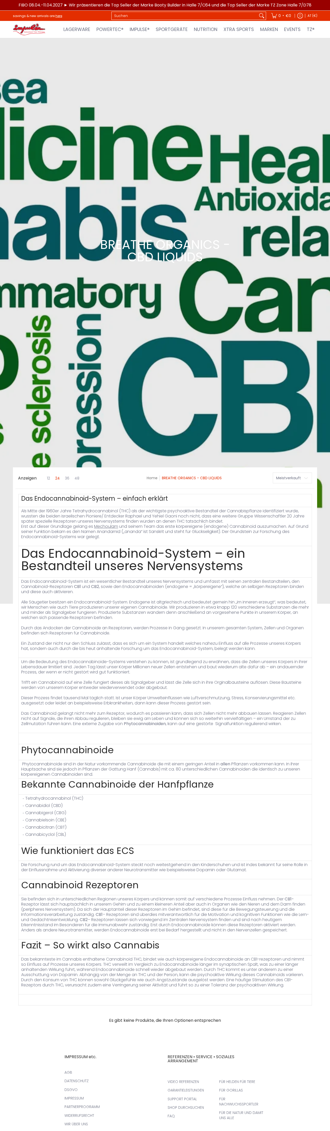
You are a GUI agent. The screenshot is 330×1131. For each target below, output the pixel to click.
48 (77, 478)
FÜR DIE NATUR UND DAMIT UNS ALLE (241, 1115)
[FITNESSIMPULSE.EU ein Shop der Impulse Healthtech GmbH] (29, 29)
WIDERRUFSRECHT (79, 1115)
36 (67, 478)
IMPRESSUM (74, 1098)
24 (57, 478)
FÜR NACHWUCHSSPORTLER (238, 1101)
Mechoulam (106, 526)
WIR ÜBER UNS (76, 1124)
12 (48, 478)
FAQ (171, 1116)
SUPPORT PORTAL (182, 1099)
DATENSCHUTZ (76, 1080)
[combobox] (185, 16)
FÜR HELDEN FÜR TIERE (237, 1081)
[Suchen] (262, 16)
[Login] (300, 16)
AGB (68, 1072)
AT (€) (312, 15)
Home (152, 478)
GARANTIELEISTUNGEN (186, 1090)
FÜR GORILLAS (231, 1090)
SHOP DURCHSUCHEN (186, 1107)
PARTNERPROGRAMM (82, 1106)
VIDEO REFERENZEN (183, 1081)
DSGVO (71, 1089)
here (58, 16)
